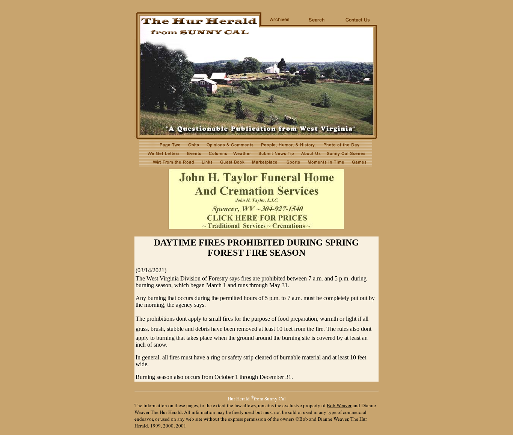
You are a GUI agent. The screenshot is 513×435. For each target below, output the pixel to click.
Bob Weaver (339, 405)
